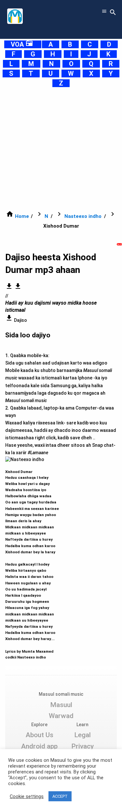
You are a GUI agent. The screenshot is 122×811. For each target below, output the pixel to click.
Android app (39, 746)
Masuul (61, 705)
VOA (22, 44)
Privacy (82, 746)
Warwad (61, 716)
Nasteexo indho (83, 216)
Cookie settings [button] (27, 796)
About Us (39, 735)
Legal (82, 735)
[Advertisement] (61, 148)
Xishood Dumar (32, 561)
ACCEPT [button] (60, 796)
